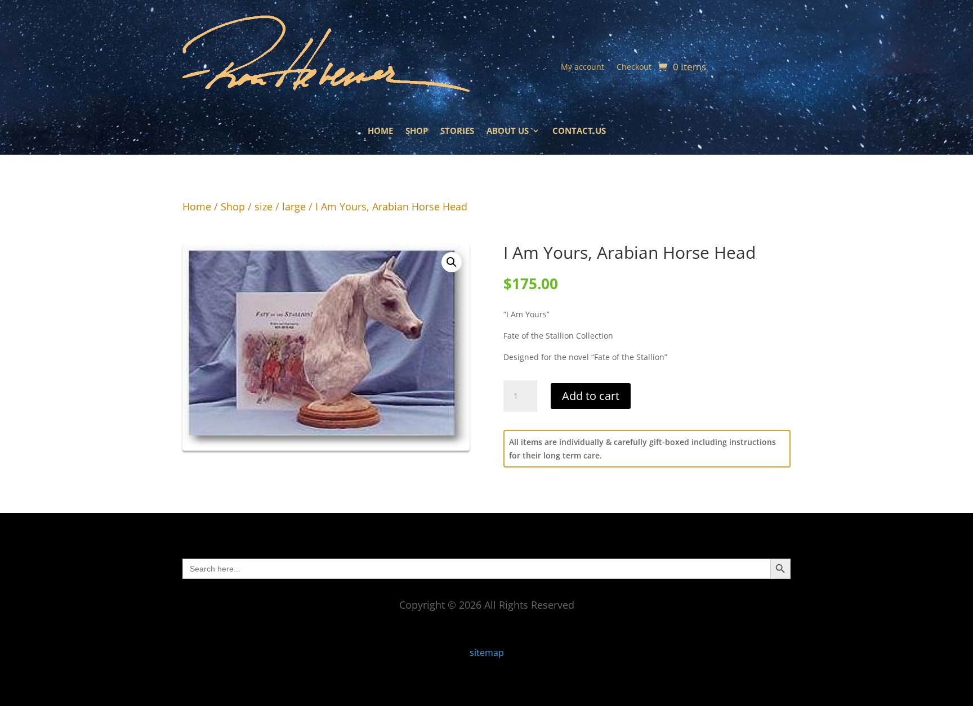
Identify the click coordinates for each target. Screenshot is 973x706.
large (294, 206)
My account (582, 67)
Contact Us (579, 131)
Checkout (634, 67)
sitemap (487, 652)
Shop (416, 131)
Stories (457, 131)
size (264, 206)
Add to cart (590, 395)
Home (380, 131)
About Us (507, 131)
